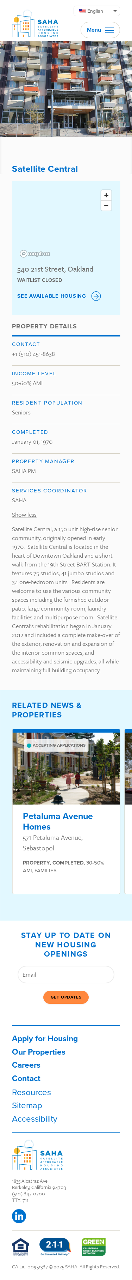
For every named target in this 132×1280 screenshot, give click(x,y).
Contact (26, 1078)
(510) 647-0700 (28, 1193)
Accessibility (34, 1118)
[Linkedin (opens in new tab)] (19, 1216)
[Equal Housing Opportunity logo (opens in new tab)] (20, 1247)
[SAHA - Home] (35, 20)
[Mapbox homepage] (34, 254)
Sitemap (27, 1105)
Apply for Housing (45, 1038)
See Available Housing (51, 296)
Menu (94, 30)
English (95, 10)
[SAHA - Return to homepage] (37, 1155)
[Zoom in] (106, 195)
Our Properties (38, 1052)
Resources (31, 1092)
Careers (26, 1065)
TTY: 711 (20, 1199)
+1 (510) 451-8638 (33, 353)
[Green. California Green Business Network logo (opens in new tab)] (94, 1247)
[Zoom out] (106, 205)
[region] (66, 223)
